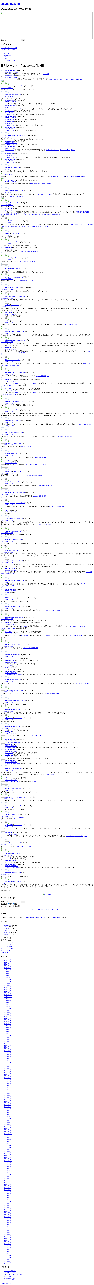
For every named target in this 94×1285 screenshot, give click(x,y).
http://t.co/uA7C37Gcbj (27, 280)
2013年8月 (7, 1188)
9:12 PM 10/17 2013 (7, 826)
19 (12, 946)
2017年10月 (8, 1091)
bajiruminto (9, 482)
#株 (29, 214)
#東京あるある (10, 214)
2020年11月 (8, 1020)
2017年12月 (8, 1087)
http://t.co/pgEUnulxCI (71, 79)
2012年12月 (8, 1203)
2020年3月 (7, 1035)
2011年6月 (7, 1238)
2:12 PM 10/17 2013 (7, 342)
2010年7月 (7, 1259)
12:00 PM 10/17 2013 (7, 298)
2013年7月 (7, 1190)
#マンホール (89, 224)
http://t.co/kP (51, 774)
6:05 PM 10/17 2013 (11, 624)
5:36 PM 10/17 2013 (7, 608)
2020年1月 (7, 1039)
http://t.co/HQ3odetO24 (8, 426)
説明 (15, 904)
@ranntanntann (9, 109)
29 (5, 950)
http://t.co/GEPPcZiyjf (56, 79)
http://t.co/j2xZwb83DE (65, 436)
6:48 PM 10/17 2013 (7, 692)
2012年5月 (7, 1217)
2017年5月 (7, 1101)
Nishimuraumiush (10, 340)
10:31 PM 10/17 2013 (11, 860)
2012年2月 (7, 1222)
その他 (6, 934)
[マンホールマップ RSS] (54, 909)
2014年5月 (7, 1170)
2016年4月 (7, 1126)
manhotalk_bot (10, 70)
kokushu (8, 167)
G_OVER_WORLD (11, 135)
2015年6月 (7, 1145)
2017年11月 (8, 1089)
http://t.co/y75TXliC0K (58, 176)
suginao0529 (9, 825)
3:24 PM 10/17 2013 (7, 412)
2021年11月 (8, 997)
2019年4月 (7, 1056)
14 (3, 946)
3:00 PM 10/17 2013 (7, 403)
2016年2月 (7, 1130)
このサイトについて (11, 60)
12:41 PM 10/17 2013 (11, 314)
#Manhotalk (7, 1276)
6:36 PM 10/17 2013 (7, 681)
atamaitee (8, 853)
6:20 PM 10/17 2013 (11, 662)
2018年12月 (8, 1064)
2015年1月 (7, 1155)
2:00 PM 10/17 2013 (7, 333)
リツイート (8, 58)
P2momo (8, 347)
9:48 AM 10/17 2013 (7, 279)
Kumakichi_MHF (10, 700)
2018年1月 (7, 1085)
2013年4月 (7, 1195)
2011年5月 (7, 1240)
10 (9, 944)
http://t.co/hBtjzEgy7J (53, 214)
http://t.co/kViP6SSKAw (8, 573)
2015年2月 (7, 1153)
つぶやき (7, 932)
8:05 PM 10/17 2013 (11, 780)
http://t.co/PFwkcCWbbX (15, 196)
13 (1, 946)
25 (11, 948)
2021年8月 (7, 1002)
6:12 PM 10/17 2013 (7, 646)
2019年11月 (8, 1043)
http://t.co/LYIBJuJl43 (82, 683)
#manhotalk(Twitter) (10, 1271)
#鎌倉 (89, 351)
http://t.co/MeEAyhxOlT (18, 353)
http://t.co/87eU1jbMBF (73, 176)
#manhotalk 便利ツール (11, 1280)
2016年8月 (7, 1118)
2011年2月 (7, 1246)
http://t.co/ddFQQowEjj (12, 781)
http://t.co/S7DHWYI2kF (8, 628)
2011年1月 (7, 1248)
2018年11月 (8, 1066)
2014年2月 (7, 1176)
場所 (10, 904)
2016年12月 (8, 1110)
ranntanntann (9, 86)
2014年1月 (7, 1178)
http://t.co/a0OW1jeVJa (39, 214)
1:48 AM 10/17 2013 (7, 88)
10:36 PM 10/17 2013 (7, 874)
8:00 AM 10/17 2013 (7, 223)
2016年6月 (7, 1122)
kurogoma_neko (10, 331)
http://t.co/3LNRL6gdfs (20, 818)
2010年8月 (7, 1257)
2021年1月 (7, 1016)
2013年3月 (7, 1197)
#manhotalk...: (18, 383)
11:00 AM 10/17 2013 (7, 289)
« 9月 (2, 952)
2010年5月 (7, 1263)
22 (5, 948)
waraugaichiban (10, 372)
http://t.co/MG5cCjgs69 (80, 836)
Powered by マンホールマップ (10, 1283)
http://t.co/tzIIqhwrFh (33, 251)
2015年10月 (8, 1137)
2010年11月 (8, 1251)
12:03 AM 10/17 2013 (11, 77)
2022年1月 (7, 993)
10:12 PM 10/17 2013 (7, 844)
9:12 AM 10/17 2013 (7, 260)
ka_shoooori (9, 806)
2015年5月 (7, 1147)
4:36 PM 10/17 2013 (7, 473)
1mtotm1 (8, 644)
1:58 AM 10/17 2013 (11, 123)
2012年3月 (7, 1220)
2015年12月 (8, 1134)
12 (12, 944)
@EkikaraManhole (55, 917)
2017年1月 (7, 1109)
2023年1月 (7, 970)
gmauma (8, 410)
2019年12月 (8, 1041)
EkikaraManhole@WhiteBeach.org (35, 917)
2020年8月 (7, 1026)
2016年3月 (7, 1128)
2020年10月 (8, 1022)
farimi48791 (9, 768)
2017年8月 (7, 1095)
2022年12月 (8, 972)
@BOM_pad (9, 742)
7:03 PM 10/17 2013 (11, 733)
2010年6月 (7, 1261)
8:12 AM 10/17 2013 (7, 235)
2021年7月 (7, 1004)
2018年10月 (8, 1068)
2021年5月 (7, 1008)
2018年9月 (7, 1070)
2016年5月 (7, 1124)
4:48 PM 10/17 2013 (7, 494)
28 (3, 950)
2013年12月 (8, 1180)
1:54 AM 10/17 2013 (11, 107)
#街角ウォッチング (21, 214)
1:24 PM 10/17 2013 (7, 323)
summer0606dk (10, 690)
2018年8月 (7, 1072)
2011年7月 (7, 1236)
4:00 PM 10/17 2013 (7, 434)
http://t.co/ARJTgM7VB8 (67, 150)
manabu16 (8, 606)
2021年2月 (7, 1014)
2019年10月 (8, 1045)
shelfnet (7, 321)
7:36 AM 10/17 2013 (7, 205)
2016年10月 (8, 1114)
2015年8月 (7, 1141)
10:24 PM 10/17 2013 (7, 855)
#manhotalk (7, 55)
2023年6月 (7, 960)
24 (9, 948)
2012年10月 (8, 1207)
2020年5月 (7, 1031)
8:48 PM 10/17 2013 (7, 816)
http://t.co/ (45, 226)
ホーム (6, 53)
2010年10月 (8, 1253)
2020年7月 (7, 1027)
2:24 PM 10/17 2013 (7, 361)
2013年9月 (7, 1186)
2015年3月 (7, 1151)
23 (7, 948)
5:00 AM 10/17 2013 (11, 174)
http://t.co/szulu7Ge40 (71, 324)
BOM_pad (8, 709)
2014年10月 (8, 1161)
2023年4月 (7, 964)
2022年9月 (7, 977)
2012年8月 (7, 1211)
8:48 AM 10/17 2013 (7, 244)
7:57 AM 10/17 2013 (11, 210)
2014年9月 (7, 1163)
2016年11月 (8, 1112)
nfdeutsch (8, 203)
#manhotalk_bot (11, 3)
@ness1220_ (9, 867)
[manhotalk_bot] (6, 84)
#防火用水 (86, 212)
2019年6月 (7, 1053)
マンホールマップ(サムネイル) (14, 1274)
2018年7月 (7, 1074)
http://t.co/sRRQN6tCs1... (77, 626)
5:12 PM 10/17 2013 (7, 582)
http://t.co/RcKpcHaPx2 (45, 194)
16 (7, 946)
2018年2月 (7, 1083)
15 (5, 946)
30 (7, 950)
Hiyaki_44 (8, 287)
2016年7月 (7, 1120)
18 (11, 946)
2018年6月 (7, 1076)
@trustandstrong (10, 674)
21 (3, 948)
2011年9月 (7, 1232)
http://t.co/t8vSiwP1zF (53, 693)
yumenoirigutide (10, 568)
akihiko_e (8, 788)
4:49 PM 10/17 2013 (11, 512)
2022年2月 (7, 991)
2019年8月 (7, 1049)
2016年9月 (7, 1116)
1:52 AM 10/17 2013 (11, 102)
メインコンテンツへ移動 (9, 48)
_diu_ (7, 510)
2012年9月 (7, 1209)
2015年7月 (7, 1143)
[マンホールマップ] (38, 909)
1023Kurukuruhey (11, 598)
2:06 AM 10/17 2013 (11, 160)
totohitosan (8, 461)
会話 (5, 57)
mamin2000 (8, 208)
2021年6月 (7, 1006)
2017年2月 (7, 1107)
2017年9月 (7, 1093)
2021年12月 (8, 995)
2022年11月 (8, 973)
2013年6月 (7, 1192)
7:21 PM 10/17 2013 (11, 762)
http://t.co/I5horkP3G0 (39, 457)
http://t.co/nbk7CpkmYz (44, 183)
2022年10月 (8, 975)
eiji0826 (7, 305)
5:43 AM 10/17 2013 (11, 182)
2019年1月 (7, 1062)
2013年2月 (7, 1199)
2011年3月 (7, 1244)
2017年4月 (7, 1103)
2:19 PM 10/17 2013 (11, 349)
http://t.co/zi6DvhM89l (39, 496)
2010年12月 (8, 1249)
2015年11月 (8, 1136)
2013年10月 (8, 1184)
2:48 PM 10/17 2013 (7, 374)
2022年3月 (7, 989)
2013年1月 (7, 1201)
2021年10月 (8, 999)
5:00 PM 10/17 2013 (7, 520)
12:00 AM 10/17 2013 (11, 72)
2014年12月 (8, 1157)
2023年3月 (7, 966)
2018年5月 (7, 1078)
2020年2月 (7, 1037)
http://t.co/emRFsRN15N (52, 610)
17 (9, 946)
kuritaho (8, 655)
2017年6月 (7, 1099)
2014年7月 (7, 1166)
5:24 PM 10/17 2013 (11, 591)
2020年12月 (8, 1018)
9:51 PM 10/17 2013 (11, 834)
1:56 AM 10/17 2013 (11, 113)
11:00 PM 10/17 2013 (7, 883)
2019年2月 (7, 1060)
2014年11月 (8, 1159)
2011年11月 (8, 1228)
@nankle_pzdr (9, 763)
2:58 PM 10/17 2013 (11, 381)
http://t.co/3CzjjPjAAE (39, 464)
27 (1, 950)
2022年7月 (7, 981)
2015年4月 (7, 1149)
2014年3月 (7, 1174)
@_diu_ (7, 592)
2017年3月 (7, 1105)
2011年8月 (7, 1234)
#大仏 (88, 363)
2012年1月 (7, 1224)
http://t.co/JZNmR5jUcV (38, 735)
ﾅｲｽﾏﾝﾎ (10, 906)
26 (12, 948)
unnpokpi (8, 94)
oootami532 (8, 539)
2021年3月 (7, 1012)
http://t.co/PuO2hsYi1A (52, 150)
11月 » (7, 952)
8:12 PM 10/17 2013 (7, 790)
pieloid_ (7, 233)
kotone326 (8, 379)
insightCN (8, 420)
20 (1, 948)
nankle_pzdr (9, 755)
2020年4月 (7, 1033)
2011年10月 (8, 1230)
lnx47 (7, 550)
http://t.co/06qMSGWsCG (30, 648)
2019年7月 (7, 1051)
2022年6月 (7, 983)
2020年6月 (7, 1029)
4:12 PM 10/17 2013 (7, 455)
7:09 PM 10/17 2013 (11, 751)
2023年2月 (7, 968)
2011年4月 (7, 1242)
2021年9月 (7, 1000)
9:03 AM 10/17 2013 (11, 249)
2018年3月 (7, 1082)
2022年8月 (7, 979)
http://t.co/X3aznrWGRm (24, 846)
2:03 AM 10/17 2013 (11, 148)
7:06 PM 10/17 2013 (11, 740)
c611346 (7, 453)
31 (9, 950)
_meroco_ (8, 531)
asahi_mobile (9, 518)
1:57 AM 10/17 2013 (11, 118)
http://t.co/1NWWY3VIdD (8, 394)
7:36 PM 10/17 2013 (7, 770)
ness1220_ (8, 859)
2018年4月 (7, 1080)
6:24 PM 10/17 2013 (11, 673)
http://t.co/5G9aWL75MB (76, 635)
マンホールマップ (10, 1272)
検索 (2, 40)
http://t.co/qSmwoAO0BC (8, 385)
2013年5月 (7, 1193)
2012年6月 (7, 1215)
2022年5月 (7, 985)
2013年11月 (8, 1182)
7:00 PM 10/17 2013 (7, 711)
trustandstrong (9, 401)
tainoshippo (8, 312)
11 (11, 944)
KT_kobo (8, 268)
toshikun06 (8, 247)
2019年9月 (7, 1047)
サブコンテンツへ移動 (8, 50)
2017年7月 (7, 1097)
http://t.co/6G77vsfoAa (44, 524)
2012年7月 (7, 1213)
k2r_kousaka (9, 432)
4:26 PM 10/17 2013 (11, 463)
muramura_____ (10, 797)
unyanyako (8, 881)
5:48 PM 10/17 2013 (7, 619)
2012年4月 (7, 1219)
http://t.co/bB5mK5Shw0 (46, 485)
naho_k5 (8, 242)
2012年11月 (8, 1205)
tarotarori (8, 872)
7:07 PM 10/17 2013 (11, 746)
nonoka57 (8, 443)
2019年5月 (7, 1054)
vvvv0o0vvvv (9, 277)
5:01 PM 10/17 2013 (11, 570)
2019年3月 (7, 1058)
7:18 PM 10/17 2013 (11, 756)
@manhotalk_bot (10, 114)
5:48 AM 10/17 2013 (7, 192)
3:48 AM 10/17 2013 (7, 169)
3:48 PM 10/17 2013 (7, 422)
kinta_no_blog (9, 190)
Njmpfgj (7, 814)
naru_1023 (8, 666)
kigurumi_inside (10, 296)
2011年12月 (8, 1226)
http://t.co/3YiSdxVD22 (84, 424)
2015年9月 (7, 1139)
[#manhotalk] (47, 894)
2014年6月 (7, 1168)
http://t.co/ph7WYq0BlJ (42, 376)
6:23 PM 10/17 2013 (11, 667)
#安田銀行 (79, 212)
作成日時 (17, 906)
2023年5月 (7, 962)
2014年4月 (7, 1172)
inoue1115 (8, 843)
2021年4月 (7, 1010)
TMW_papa (9, 180)
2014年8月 (7, 1165)
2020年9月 (7, 1024)
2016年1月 (7, 1132)
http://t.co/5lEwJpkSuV (28, 447)
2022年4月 (7, 987)
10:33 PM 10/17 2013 (11, 866)
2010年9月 (7, 1255)
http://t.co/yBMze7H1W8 (56, 506)
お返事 (6, 928)
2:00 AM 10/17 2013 (11, 129)
